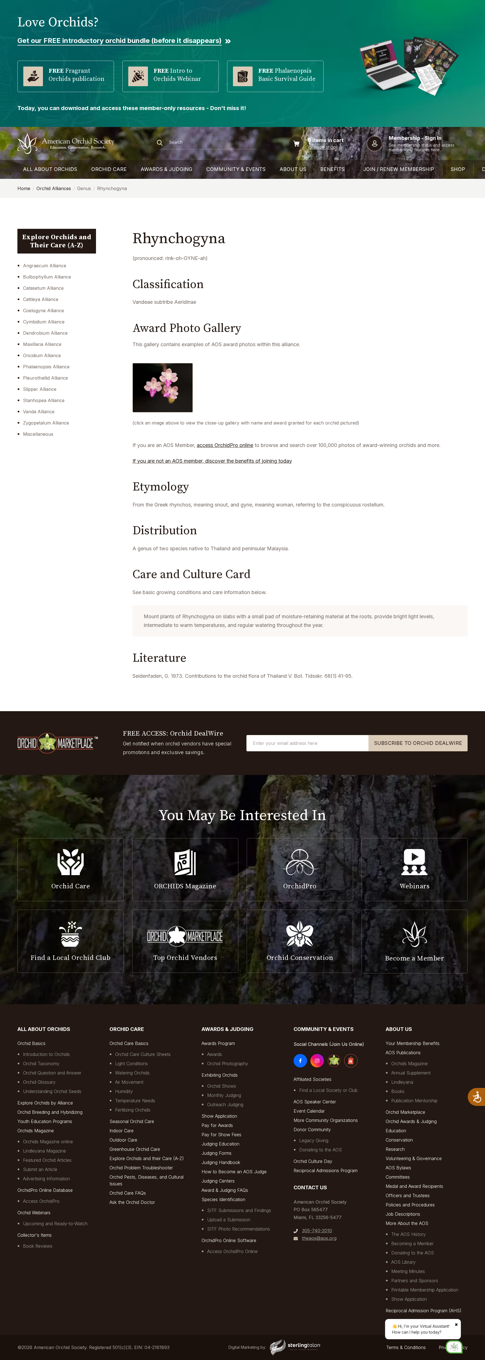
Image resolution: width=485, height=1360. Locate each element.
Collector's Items (34, 1235)
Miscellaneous (38, 434)
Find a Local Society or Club (328, 1090)
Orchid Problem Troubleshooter (141, 1167)
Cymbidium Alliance (44, 322)
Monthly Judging (224, 1095)
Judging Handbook (221, 1162)
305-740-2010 (317, 1230)
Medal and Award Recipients (414, 1186)
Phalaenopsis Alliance (46, 366)
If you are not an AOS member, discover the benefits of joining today (212, 461)
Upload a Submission (228, 1219)
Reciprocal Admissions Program (326, 1170)
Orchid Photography (227, 1063)
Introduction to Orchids (46, 1054)
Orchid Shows (221, 1086)
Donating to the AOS (320, 1150)
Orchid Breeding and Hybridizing (50, 1112)
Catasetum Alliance (43, 288)
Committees (398, 1177)
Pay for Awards (217, 1125)
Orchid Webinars (34, 1212)
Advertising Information (46, 1178)
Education (396, 1130)
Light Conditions (131, 1063)
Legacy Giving (313, 1140)
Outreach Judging (225, 1104)
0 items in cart (326, 140)
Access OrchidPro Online (232, 1251)
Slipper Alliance (39, 389)
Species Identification (223, 1199)
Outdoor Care (123, 1140)
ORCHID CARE (109, 169)
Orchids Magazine (35, 1130)
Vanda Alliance (38, 411)
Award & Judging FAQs (225, 1190)
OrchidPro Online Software (229, 1240)
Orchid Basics (31, 1043)
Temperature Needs (135, 1100)
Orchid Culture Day (313, 1161)
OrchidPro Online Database (45, 1190)
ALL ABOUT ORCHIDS (50, 169)
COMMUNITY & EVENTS (236, 169)
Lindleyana (402, 1082)
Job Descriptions (403, 1214)
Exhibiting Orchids (220, 1075)
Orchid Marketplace (405, 1112)
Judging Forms (217, 1153)
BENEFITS (332, 169)
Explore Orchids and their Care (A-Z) (146, 1158)
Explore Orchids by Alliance (45, 1103)
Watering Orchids (132, 1073)
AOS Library (403, 1262)
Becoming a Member (412, 1243)
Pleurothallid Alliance (45, 378)
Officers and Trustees (408, 1195)
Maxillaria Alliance (42, 344)
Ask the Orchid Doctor (132, 1202)
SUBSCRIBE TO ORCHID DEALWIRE (418, 743)
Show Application (219, 1116)
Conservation (399, 1140)
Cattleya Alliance (40, 299)
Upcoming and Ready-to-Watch (55, 1223)
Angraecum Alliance (44, 265)
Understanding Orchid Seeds (52, 1091)
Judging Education (220, 1144)
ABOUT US (293, 169)
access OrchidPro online (225, 445)
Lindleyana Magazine (44, 1151)
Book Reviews (37, 1246)
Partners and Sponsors (414, 1280)
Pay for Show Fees (221, 1134)
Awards (214, 1054)
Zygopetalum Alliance (46, 423)
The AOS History (408, 1234)
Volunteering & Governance (414, 1158)
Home (23, 188)
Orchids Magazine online (48, 1141)
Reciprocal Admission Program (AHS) (423, 1310)
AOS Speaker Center (315, 1102)
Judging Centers (218, 1181)
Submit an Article (40, 1169)
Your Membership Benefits (413, 1043)
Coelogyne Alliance (43, 310)
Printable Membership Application (424, 1290)
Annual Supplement (411, 1073)
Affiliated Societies (312, 1079)
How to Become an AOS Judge (234, 1171)
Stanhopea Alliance (44, 400)
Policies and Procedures (410, 1205)
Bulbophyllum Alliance (47, 277)
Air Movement (129, 1082)
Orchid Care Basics (128, 1043)
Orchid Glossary (39, 1082)
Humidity (124, 1091)
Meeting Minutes (408, 1271)
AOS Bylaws (398, 1167)
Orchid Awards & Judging (411, 1121)
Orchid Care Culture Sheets (143, 1054)
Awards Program (218, 1043)
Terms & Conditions (406, 1347)
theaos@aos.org (319, 1238)
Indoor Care (121, 1130)
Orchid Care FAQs (127, 1193)
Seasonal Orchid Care (131, 1121)
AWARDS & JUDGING (166, 169)
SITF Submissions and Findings (239, 1210)
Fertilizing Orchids (132, 1110)
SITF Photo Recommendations (238, 1229)
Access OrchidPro (41, 1201)
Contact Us (310, 1187)
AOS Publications (403, 1052)
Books (397, 1091)
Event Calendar (309, 1111)
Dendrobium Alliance (45, 333)
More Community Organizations (326, 1120)
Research (395, 1149)
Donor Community (312, 1129)
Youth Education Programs (44, 1121)
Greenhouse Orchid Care (134, 1149)
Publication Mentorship (414, 1100)
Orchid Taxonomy (41, 1063)
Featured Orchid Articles (47, 1160)
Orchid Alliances (53, 188)
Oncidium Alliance (42, 355)
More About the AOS (407, 1223)
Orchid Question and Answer (52, 1073)
